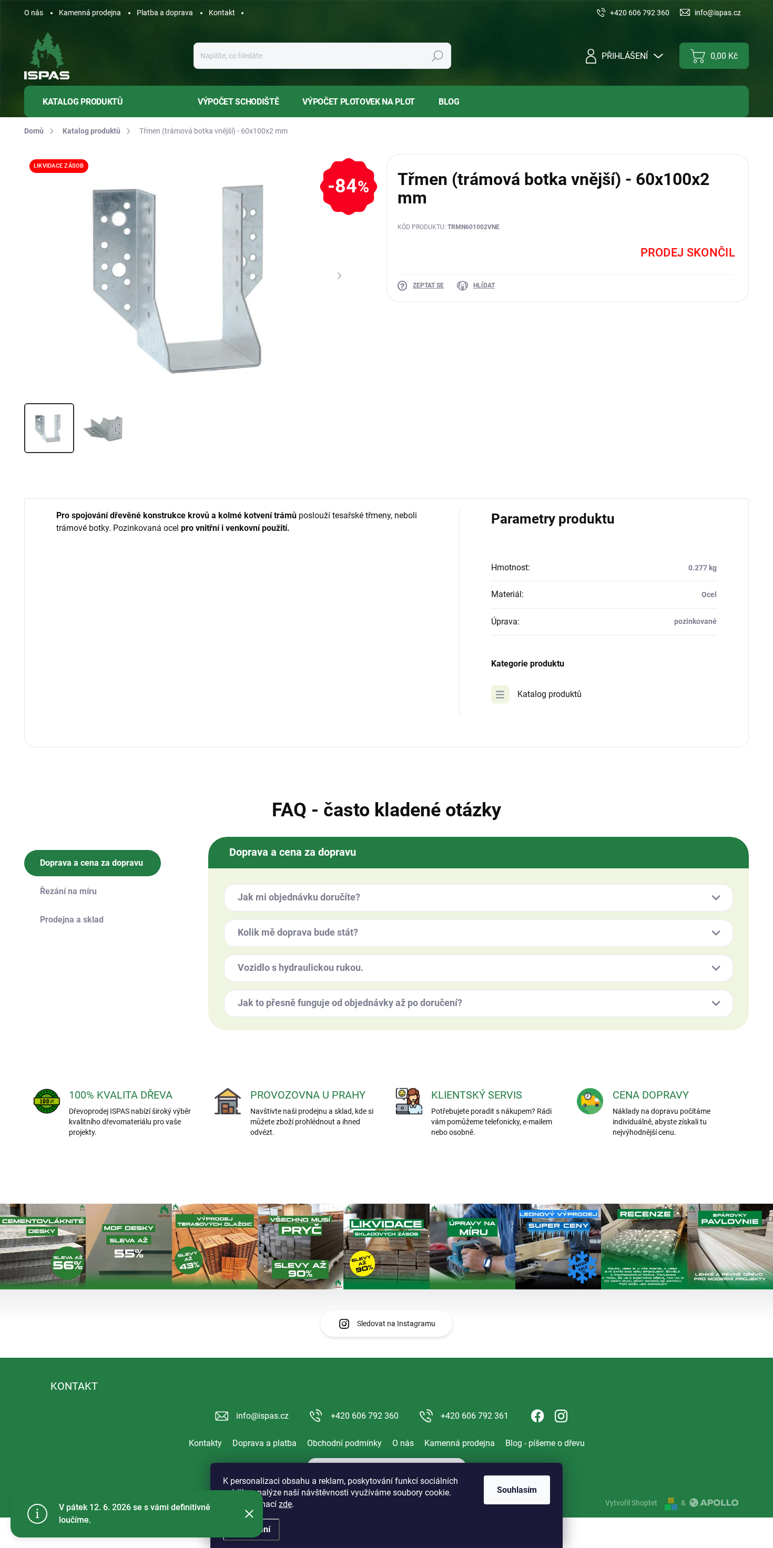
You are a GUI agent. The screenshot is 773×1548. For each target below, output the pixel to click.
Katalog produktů (549, 694)
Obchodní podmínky (344, 1443)
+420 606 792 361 (474, 1416)
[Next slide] (339, 276)
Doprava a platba (264, 1443)
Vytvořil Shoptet (631, 1503)
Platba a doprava (165, 12)
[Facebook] (537, 1414)
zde (285, 1504)
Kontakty (205, 1443)
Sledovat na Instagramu (396, 1323)
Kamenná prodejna (90, 12)
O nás (33, 12)
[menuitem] (103, 101)
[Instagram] (561, 1414)
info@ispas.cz (262, 1416)
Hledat (437, 56)
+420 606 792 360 (365, 1416)
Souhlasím (517, 1490)
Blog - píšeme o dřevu (545, 1443)
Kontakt (222, 12)
